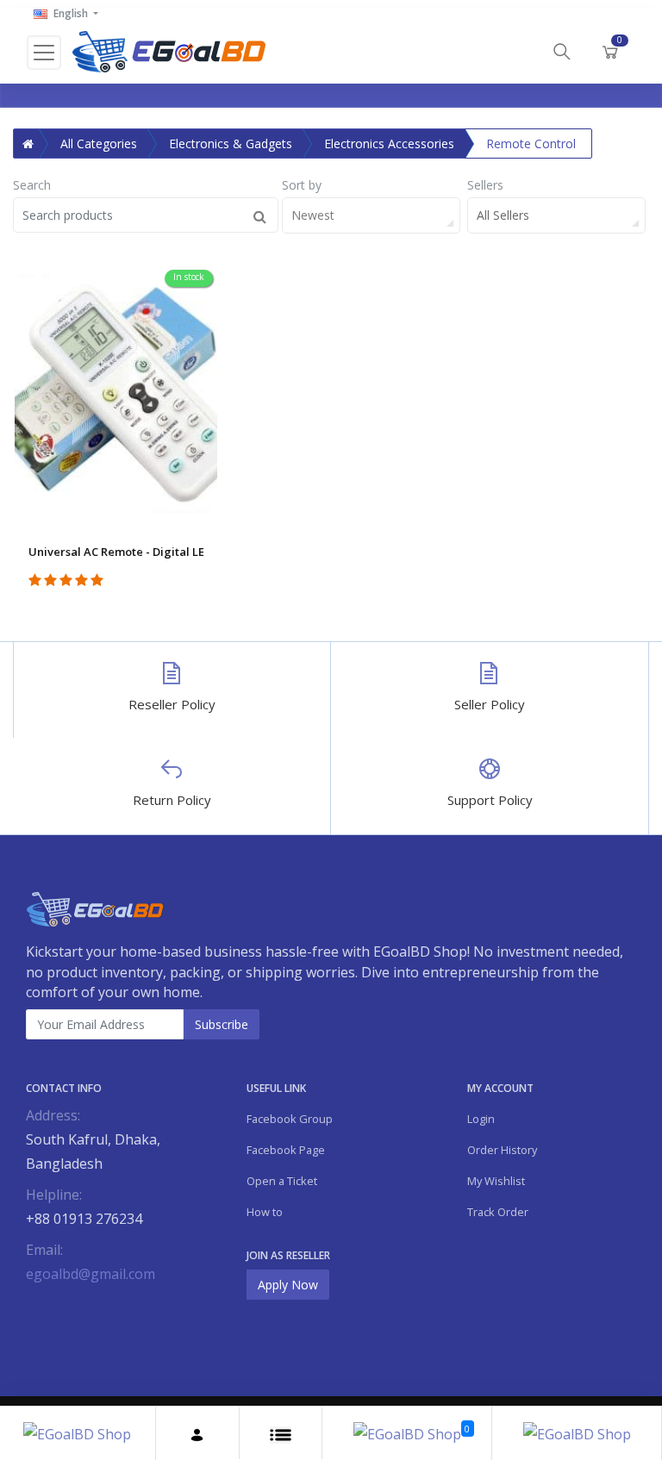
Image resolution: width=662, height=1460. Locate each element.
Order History (502, 1149)
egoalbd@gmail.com (90, 1273)
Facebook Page (286, 1149)
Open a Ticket (282, 1181)
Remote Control (531, 143)
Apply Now (288, 1284)
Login (481, 1118)
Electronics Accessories (389, 143)
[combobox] (371, 215)
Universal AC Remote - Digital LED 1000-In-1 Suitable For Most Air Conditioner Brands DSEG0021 (115, 551)
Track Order (497, 1212)
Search (32, 185)
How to (265, 1212)
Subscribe (221, 1024)
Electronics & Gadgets (230, 143)
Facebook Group (290, 1118)
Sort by (302, 185)
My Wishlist (496, 1181)
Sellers (485, 185)
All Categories (98, 143)
